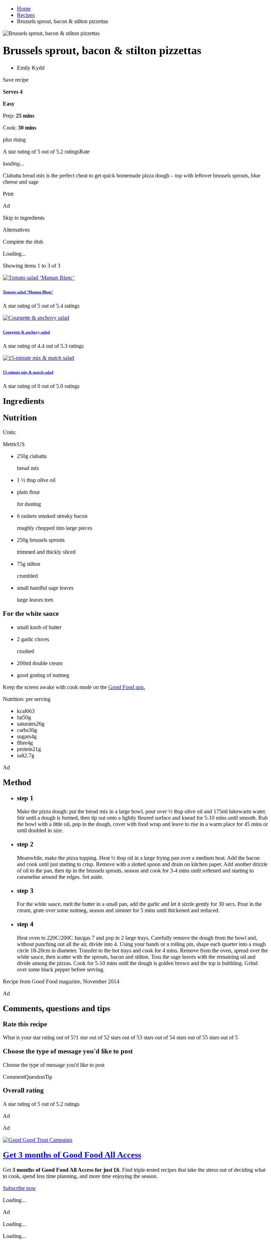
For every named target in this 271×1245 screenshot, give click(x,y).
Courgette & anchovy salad (26, 332)
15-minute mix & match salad (28, 372)
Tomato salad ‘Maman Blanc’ (28, 292)
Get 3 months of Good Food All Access (72, 1154)
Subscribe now (19, 1188)
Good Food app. (126, 687)
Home (24, 9)
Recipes (26, 15)
